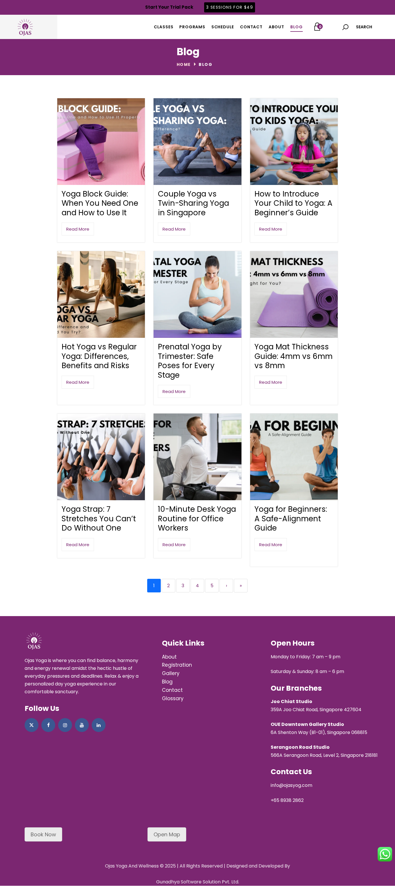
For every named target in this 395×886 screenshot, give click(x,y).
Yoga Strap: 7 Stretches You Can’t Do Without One (99, 519)
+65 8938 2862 (287, 800)
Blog (167, 681)
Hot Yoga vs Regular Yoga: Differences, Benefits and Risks (99, 356)
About (169, 656)
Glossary (173, 698)
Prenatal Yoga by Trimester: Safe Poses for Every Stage (190, 361)
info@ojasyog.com (291, 785)
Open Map (167, 834)
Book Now (43, 834)
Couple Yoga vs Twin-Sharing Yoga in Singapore (193, 203)
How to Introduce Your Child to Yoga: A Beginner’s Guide (293, 203)
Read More (77, 229)
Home (184, 64)
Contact (172, 690)
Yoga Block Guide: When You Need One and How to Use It (100, 203)
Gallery (171, 673)
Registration (177, 664)
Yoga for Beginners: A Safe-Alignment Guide (290, 519)
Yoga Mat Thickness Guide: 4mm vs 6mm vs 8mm (293, 356)
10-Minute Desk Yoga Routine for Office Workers (197, 519)
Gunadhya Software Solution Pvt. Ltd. (197, 881)
